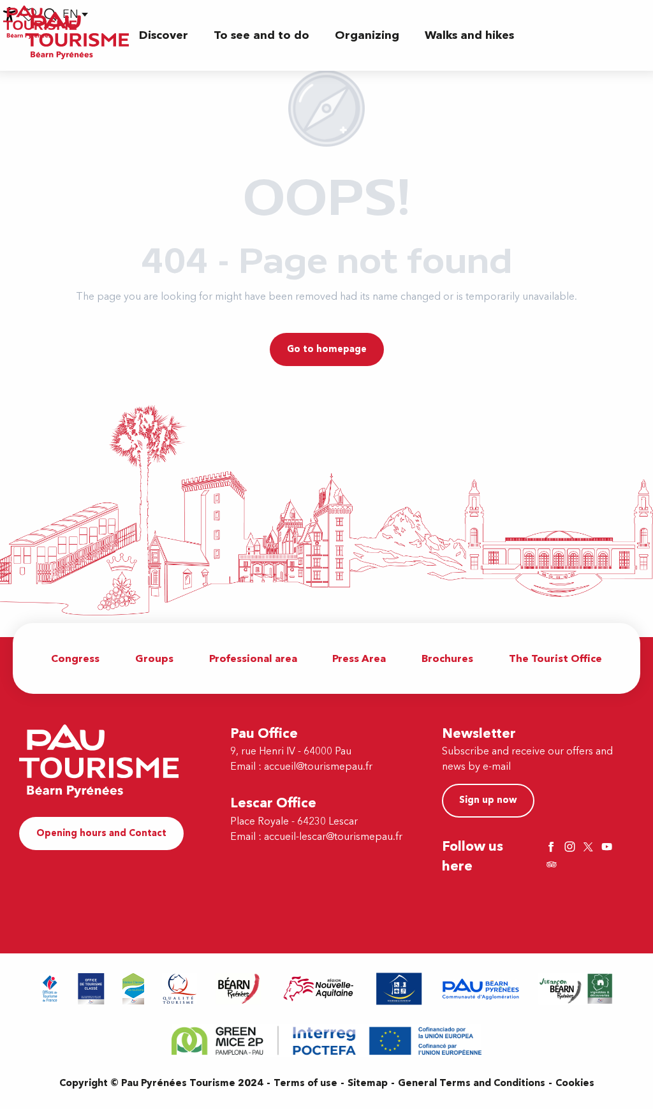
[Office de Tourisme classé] (91, 988)
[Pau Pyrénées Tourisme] (77, 35)
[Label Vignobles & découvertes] (575, 989)
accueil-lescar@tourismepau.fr (333, 837)
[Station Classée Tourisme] (133, 988)
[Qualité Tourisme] (180, 988)
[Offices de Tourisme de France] (50, 988)
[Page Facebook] (553, 848)
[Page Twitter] (590, 848)
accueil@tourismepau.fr (318, 767)
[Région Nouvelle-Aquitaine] (318, 989)
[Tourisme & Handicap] (399, 989)
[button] (163, 35)
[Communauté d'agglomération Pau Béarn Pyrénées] (480, 989)
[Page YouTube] (608, 848)
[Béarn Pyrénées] (238, 989)
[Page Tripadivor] (553, 865)
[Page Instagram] (571, 848)
